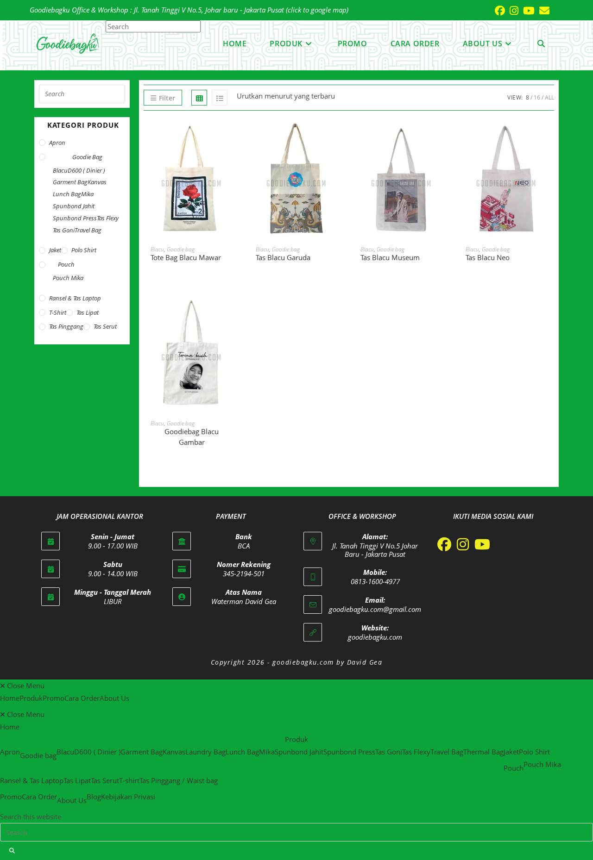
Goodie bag (181, 249)
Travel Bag (88, 230)
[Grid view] (199, 98)
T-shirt (57, 312)
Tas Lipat (87, 312)
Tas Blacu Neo (488, 257)
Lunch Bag (67, 194)
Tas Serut (105, 326)
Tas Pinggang (66, 326)
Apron (57, 142)
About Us (114, 698)
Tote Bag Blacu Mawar (186, 257)
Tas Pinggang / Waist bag (178, 780)
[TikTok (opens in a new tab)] (551, 10)
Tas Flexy (108, 218)
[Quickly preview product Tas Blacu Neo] (549, 136)
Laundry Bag (205, 751)
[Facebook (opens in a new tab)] (497, 11)
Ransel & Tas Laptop (75, 298)
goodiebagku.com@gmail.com (375, 609)
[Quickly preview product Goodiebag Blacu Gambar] (235, 310)
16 (537, 97)
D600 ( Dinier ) (86, 170)
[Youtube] (482, 544)
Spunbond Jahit (74, 206)
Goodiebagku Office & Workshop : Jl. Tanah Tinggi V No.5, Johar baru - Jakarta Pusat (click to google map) (189, 9)
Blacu (157, 249)
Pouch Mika (68, 278)
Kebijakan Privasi (128, 796)
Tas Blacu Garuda (283, 257)
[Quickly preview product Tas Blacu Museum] (444, 136)
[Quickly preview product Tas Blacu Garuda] (339, 136)
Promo (53, 698)
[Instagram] (463, 544)
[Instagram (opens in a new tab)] (511, 11)
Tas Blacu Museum (390, 257)
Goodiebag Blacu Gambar (191, 437)
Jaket (55, 250)
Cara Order (82, 698)
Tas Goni (64, 230)
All (549, 97)
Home (9, 698)
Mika (87, 194)
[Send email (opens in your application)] (542, 11)
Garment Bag (70, 182)
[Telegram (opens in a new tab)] (556, 10)
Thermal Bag (483, 751)
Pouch (66, 264)
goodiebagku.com (375, 637)
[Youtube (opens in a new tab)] (526, 11)
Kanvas (97, 182)
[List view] (219, 98)
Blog (94, 796)
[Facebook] (444, 544)
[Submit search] (12, 850)
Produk (31, 698)
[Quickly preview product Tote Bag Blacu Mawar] (235, 136)
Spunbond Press (75, 218)
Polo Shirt (83, 250)
